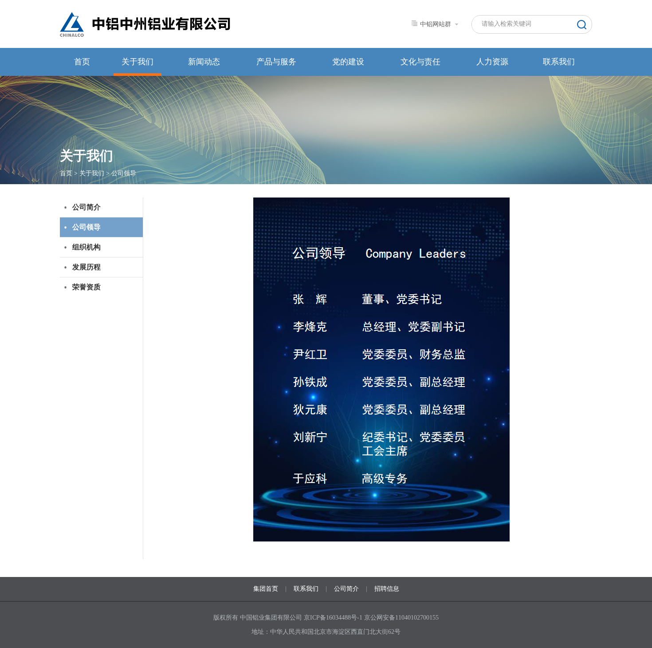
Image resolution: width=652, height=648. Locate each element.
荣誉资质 (86, 287)
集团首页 (265, 588)
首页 (82, 61)
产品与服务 (276, 61)
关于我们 (137, 61)
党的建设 (348, 61)
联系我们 (559, 61)
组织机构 (86, 247)
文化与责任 (420, 61)
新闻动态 (204, 61)
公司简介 (86, 207)
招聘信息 (386, 588)
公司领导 (123, 173)
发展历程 (86, 267)
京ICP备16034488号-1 (334, 617)
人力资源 (492, 61)
